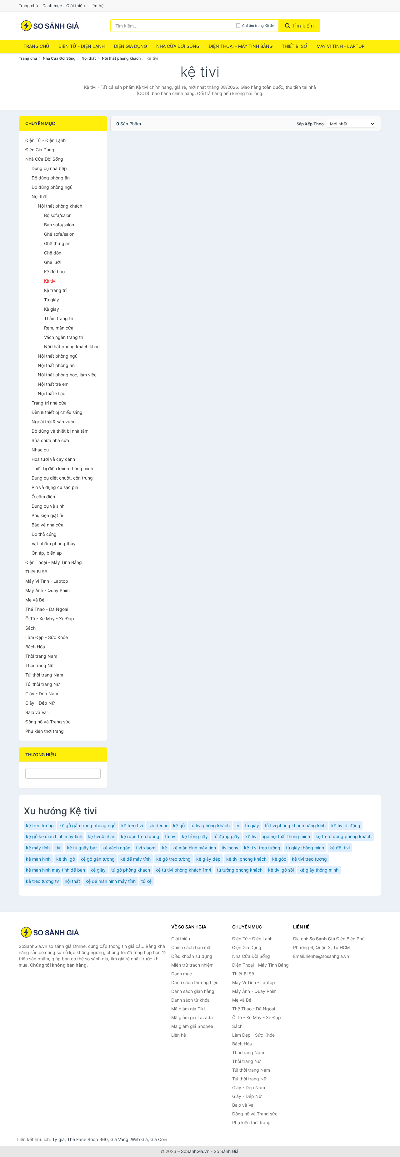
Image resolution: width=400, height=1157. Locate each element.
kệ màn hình (38, 859)
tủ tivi (170, 836)
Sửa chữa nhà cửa (50, 440)
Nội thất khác (51, 393)
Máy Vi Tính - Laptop (341, 46)
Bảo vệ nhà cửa (47, 524)
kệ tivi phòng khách (246, 859)
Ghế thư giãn (57, 243)
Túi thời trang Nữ (42, 684)
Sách (30, 628)
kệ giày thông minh (318, 870)
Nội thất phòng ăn (56, 365)
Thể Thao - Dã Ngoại (46, 609)
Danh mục (52, 5)
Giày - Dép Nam (41, 693)
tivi (58, 847)
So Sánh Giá (226, 1151)
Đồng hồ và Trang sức (48, 721)
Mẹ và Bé (34, 599)
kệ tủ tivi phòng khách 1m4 (183, 870)
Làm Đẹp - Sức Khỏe (46, 637)
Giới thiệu (75, 5)
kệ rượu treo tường (140, 836)
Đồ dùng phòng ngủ (52, 187)
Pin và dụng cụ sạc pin (55, 487)
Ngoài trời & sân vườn (54, 421)
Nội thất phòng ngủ (58, 356)
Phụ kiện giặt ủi (47, 515)
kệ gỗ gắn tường (98, 859)
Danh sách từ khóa (190, 1000)
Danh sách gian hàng (192, 991)
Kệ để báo (54, 271)
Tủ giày (51, 299)
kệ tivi (251, 836)
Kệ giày (51, 309)
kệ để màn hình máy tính (111, 881)
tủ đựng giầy (226, 836)
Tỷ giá (58, 1139)
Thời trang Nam (41, 656)
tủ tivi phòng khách (210, 825)
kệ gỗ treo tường (173, 859)
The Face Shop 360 (87, 1139)
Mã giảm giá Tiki (188, 1008)
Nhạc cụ (40, 449)
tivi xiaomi (146, 847)
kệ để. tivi (340, 847)
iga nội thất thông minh (286, 836)
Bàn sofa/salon (59, 224)
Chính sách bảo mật (191, 947)
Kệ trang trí (55, 290)
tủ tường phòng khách (239, 870)
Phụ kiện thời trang (44, 731)
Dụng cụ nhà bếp (49, 168)
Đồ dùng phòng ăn (51, 177)
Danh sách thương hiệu (194, 982)
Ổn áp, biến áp (47, 553)
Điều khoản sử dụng (191, 956)
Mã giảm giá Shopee (192, 1026)
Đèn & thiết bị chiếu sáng (57, 412)
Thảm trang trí (58, 318)
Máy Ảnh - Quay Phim (47, 590)
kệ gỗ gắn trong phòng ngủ (87, 825)
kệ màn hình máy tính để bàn (55, 870)
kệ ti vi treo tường (262, 847)
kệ (164, 847)
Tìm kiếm (302, 26)
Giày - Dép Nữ (40, 703)
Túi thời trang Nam (44, 674)
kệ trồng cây (195, 836)
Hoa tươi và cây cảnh (53, 459)
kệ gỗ (179, 825)
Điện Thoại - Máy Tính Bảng (240, 46)
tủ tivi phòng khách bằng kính (295, 825)
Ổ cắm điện (43, 496)
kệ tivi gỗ (65, 859)
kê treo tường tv (42, 881)
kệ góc (279, 859)
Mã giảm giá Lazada (192, 1017)
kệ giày (98, 870)
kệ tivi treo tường (309, 859)
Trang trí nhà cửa (49, 402)
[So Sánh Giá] (50, 932)
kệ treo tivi (132, 825)
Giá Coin (158, 1139)
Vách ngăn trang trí (63, 337)
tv (237, 825)
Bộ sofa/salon (58, 215)
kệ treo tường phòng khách (344, 836)
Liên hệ (96, 5)
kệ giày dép (208, 859)
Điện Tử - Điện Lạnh (81, 46)
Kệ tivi (50, 281)
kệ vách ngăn (116, 847)
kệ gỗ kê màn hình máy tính (54, 836)
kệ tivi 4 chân (101, 836)
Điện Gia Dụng (130, 46)
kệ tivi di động (345, 825)
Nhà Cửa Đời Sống (177, 46)
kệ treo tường (40, 825)
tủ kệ (146, 881)
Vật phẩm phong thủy (54, 543)
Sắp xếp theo (310, 123)
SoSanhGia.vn (195, 1151)
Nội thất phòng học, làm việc (67, 374)
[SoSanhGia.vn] (50, 25)
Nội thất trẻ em (53, 384)
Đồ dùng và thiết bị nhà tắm (60, 431)
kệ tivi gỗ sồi (281, 870)
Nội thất (89, 58)
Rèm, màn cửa (58, 327)
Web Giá (139, 1139)
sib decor (158, 825)
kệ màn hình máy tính (194, 847)
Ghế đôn (52, 252)
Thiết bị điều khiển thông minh (62, 468)
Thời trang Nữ (39, 665)
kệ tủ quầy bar (82, 847)
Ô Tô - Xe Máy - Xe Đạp (49, 618)
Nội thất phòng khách (121, 58)
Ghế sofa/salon (59, 234)
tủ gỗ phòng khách (130, 870)
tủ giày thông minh (305, 847)
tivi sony (230, 847)
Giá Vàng (119, 1139)
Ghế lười (52, 262)
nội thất (72, 881)
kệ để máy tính (135, 859)
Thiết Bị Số (294, 46)
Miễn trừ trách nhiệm (192, 965)
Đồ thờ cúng (44, 534)
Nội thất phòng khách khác (72, 346)
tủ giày (252, 825)
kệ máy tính (38, 847)
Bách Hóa (35, 646)
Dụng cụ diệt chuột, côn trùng (62, 477)
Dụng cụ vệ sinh (48, 506)
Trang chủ (28, 5)
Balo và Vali (36, 712)
